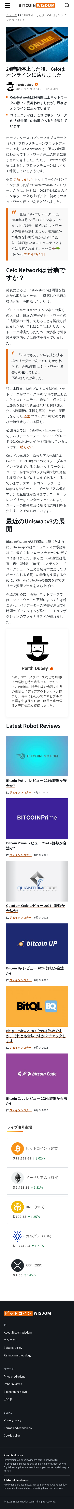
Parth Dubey (35, 668)
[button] (67, 6)
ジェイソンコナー (20, 792)
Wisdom (28, 1313)
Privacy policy (12, 1420)
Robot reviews (13, 1384)
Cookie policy (12, 1435)
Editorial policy (13, 1347)
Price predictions (14, 1376)
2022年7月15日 (34, 254)
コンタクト (11, 1340)
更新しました (23, 179)
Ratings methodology (17, 1355)
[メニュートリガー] (7, 5)
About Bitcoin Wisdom (18, 1332)
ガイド (8, 1399)
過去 (26, 416)
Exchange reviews (15, 1391)
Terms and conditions (18, 1428)
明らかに (27, 447)
